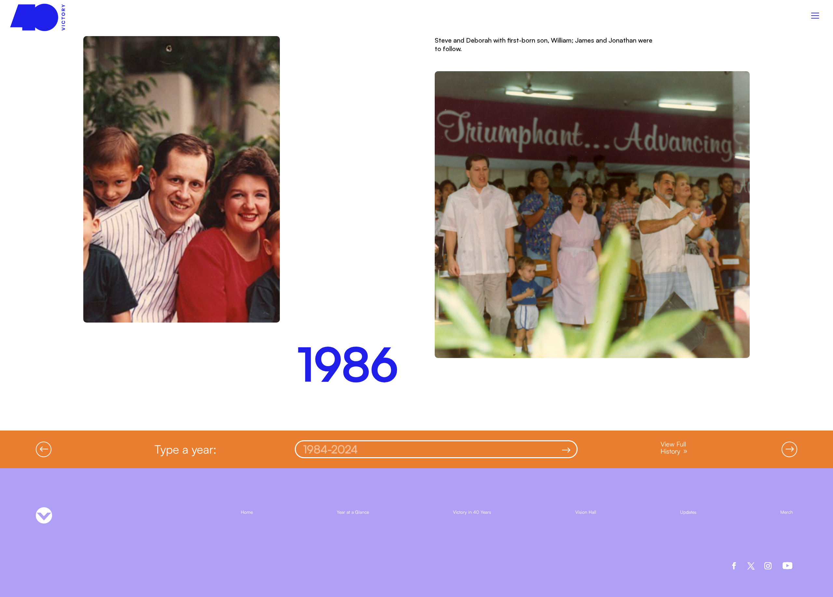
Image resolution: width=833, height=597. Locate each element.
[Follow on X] (751, 566)
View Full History (673, 447)
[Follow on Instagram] (768, 566)
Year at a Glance (353, 512)
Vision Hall (585, 512)
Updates (688, 512)
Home (247, 512)
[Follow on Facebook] (734, 566)
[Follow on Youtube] (787, 566)
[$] (425, 452)
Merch (786, 512)
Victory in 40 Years (472, 512)
